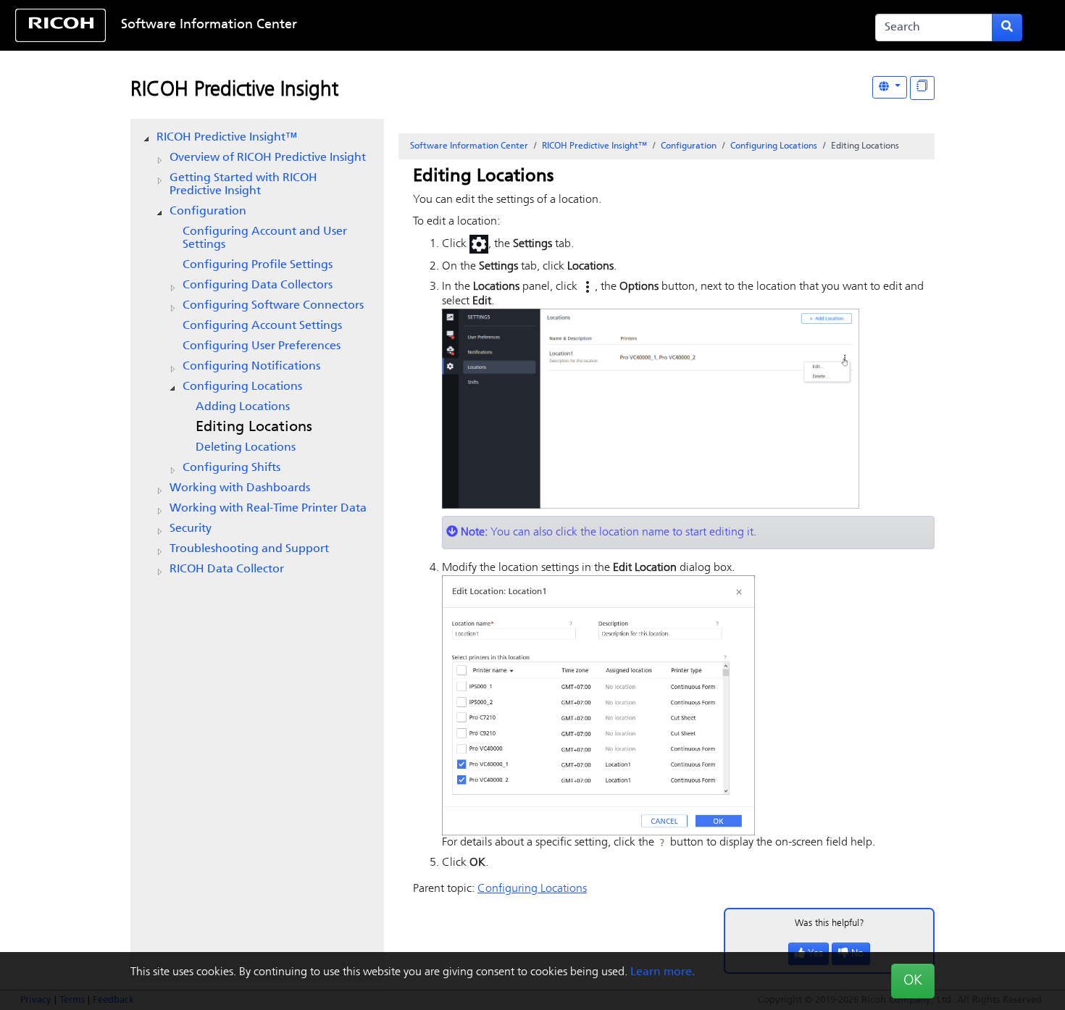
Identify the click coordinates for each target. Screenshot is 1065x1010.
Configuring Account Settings (262, 326)
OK (912, 981)
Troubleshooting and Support (249, 549)
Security (191, 529)
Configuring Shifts (231, 468)
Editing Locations (254, 427)
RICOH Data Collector (227, 569)
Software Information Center (209, 25)
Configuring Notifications (251, 366)
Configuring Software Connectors (273, 306)
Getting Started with (243, 184)
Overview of (268, 158)
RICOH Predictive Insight (234, 90)
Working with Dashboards (240, 488)
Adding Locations (243, 407)
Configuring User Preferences (262, 346)
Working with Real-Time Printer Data (268, 508)
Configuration (208, 211)
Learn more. (662, 972)
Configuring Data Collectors (258, 285)
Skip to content (486, 25)
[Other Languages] (889, 87)
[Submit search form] (1007, 27)
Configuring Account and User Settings (265, 238)
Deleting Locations (246, 448)
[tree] (257, 353)
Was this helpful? (829, 923)
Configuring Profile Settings (258, 265)
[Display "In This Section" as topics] (922, 88)
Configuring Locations (242, 387)
